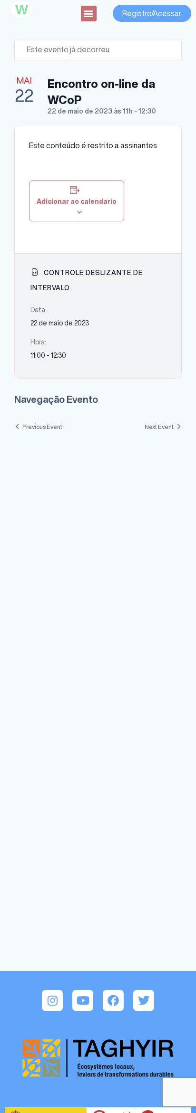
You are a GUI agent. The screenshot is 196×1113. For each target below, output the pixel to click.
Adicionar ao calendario (77, 201)
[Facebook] (113, 1000)
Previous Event (42, 427)
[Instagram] (52, 1000)
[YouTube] (82, 1000)
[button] (89, 13)
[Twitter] (143, 1000)
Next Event (159, 427)
